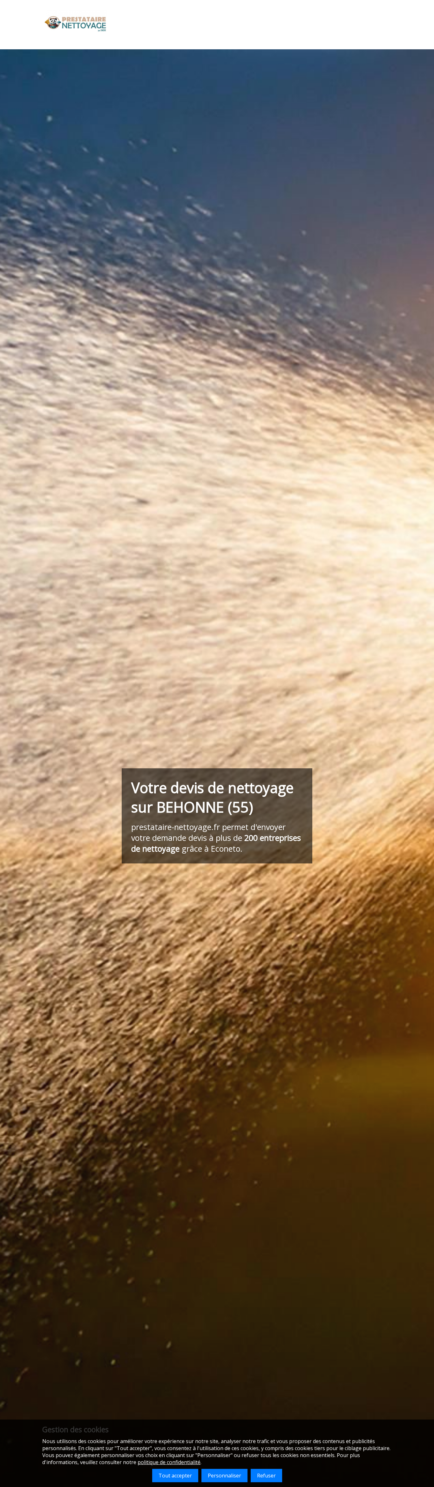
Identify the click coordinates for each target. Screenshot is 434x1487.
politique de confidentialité (169, 1462)
